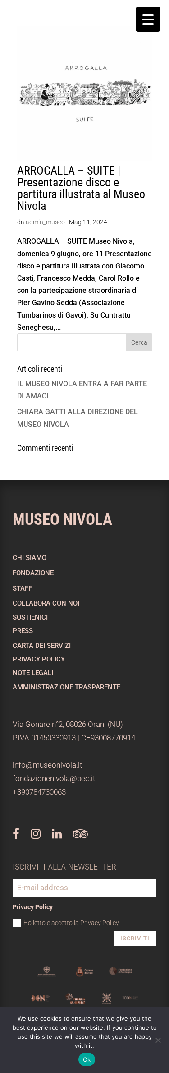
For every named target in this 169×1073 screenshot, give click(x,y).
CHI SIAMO (29, 558)
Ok (87, 1059)
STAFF (22, 588)
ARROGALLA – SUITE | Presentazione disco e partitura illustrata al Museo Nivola (81, 188)
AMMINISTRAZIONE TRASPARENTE (66, 687)
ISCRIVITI (135, 938)
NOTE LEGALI (33, 673)
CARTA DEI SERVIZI (42, 646)
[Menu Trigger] (148, 19)
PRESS (23, 631)
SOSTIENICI (30, 617)
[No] (157, 1040)
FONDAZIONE (33, 573)
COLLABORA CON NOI (46, 603)
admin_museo (45, 222)
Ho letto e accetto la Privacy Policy (71, 922)
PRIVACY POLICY (39, 659)
